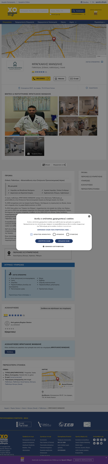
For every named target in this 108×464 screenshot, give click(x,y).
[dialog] (54, 232)
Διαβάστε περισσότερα (64, 226)
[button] (54, 230)
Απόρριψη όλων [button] (44, 241)
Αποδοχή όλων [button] (64, 241)
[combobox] (89, 216)
